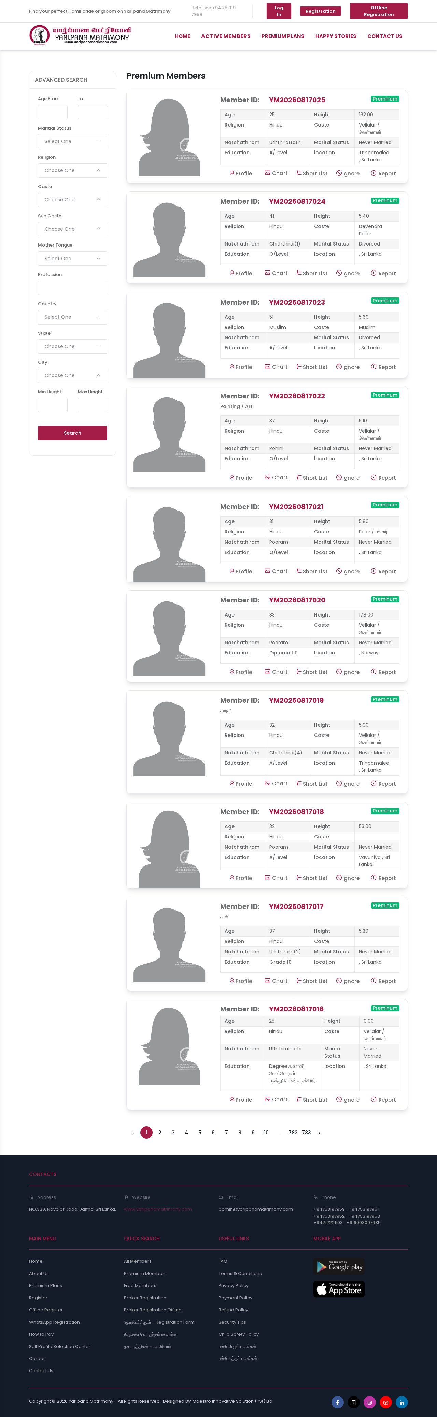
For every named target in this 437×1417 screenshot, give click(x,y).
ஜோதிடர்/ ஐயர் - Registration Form (159, 1322)
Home (36, 1261)
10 (266, 1132)
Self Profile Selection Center (59, 1346)
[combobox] (72, 141)
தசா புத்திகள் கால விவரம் (147, 1346)
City (42, 362)
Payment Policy (235, 1298)
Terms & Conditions (240, 1273)
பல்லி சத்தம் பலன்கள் (237, 1358)
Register (38, 1298)
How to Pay (41, 1334)
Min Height (49, 391)
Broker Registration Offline (153, 1310)
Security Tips (232, 1322)
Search (72, 432)
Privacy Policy (233, 1285)
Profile (244, 173)
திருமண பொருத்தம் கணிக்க (150, 1334)
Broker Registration (145, 1298)
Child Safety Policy (238, 1334)
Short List (315, 173)
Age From (48, 98)
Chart (279, 173)
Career (37, 1358)
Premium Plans (45, 1285)
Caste (45, 186)
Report (386, 173)
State (44, 333)
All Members (138, 1261)
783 (306, 1132)
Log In (279, 11)
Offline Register (46, 1310)
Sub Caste (49, 216)
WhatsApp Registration (54, 1322)
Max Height (90, 391)
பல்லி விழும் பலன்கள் (237, 1346)
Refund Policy (233, 1310)
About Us (39, 1273)
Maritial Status (54, 128)
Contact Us (41, 1370)
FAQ (222, 1261)
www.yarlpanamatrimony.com (158, 1209)
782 (293, 1132)
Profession (50, 274)
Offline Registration (379, 11)
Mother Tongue (55, 245)
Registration (321, 11)
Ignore (351, 173)
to (80, 98)
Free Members (140, 1285)
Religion (47, 157)
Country (47, 304)
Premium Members (145, 1273)
